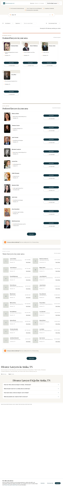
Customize (43, 483)
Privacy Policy (7, 484)
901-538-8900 (52, 118)
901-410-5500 (51, 130)
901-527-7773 (31, 65)
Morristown (23, 404)
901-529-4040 (52, 178)
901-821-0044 (12, 65)
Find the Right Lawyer (52, 3)
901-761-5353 (49, 65)
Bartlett (26, 404)
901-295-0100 (51, 166)
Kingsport (17, 404)
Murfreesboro (10, 404)
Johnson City (14, 404)
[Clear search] (50, 15)
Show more (31, 358)
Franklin (19, 404)
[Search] (52, 15)
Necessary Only (50, 483)
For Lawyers (41, 3)
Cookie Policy (14, 484)
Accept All (58, 483)
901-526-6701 (12, 94)
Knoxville (31, 404)
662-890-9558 (52, 226)
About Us (37, 3)
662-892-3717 (52, 190)
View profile (11, 62)
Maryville (28, 404)
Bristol (21, 404)
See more (31, 234)
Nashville (7, 404)
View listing (28, 262)
